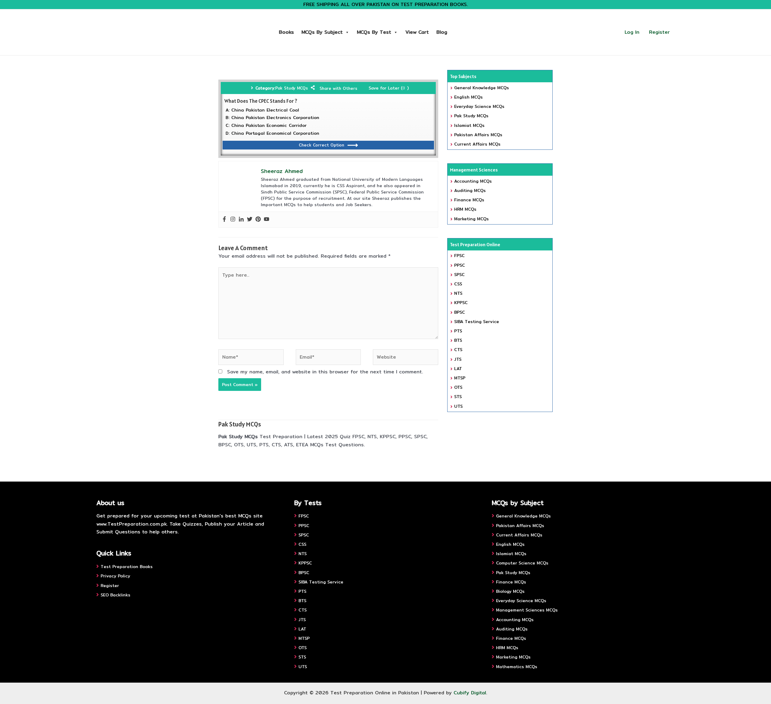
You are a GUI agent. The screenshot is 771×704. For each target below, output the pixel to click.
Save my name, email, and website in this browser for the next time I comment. (325, 372)
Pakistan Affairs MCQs (478, 134)
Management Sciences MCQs (527, 610)
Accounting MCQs (473, 181)
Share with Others (338, 88)
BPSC (459, 312)
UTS (458, 406)
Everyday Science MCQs (479, 106)
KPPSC (461, 302)
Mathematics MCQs (516, 666)
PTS (458, 331)
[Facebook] (224, 219)
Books (286, 32)
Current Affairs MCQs (477, 144)
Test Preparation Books (127, 566)
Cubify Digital (470, 692)
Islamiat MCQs (469, 125)
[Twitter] (249, 219)
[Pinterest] (258, 219)
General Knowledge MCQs (481, 87)
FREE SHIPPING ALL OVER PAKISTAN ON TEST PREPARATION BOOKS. (385, 4)
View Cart (417, 32)
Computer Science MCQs (522, 563)
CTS (458, 349)
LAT (458, 368)
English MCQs (468, 97)
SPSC (459, 274)
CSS (458, 284)
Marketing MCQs (471, 218)
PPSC (459, 265)
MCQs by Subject (322, 32)
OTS (458, 387)
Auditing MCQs (470, 190)
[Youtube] (266, 219)
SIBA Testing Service (476, 321)
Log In (632, 32)
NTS (458, 293)
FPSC (459, 255)
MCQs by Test (374, 32)
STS (458, 396)
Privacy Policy (115, 576)
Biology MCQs (510, 591)
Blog (441, 32)
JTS (457, 359)
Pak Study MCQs (291, 88)
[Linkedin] (241, 219)
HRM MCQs (465, 209)
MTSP (459, 378)
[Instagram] (233, 219)
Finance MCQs (469, 199)
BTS (458, 340)
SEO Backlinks (115, 595)
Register (659, 32)
